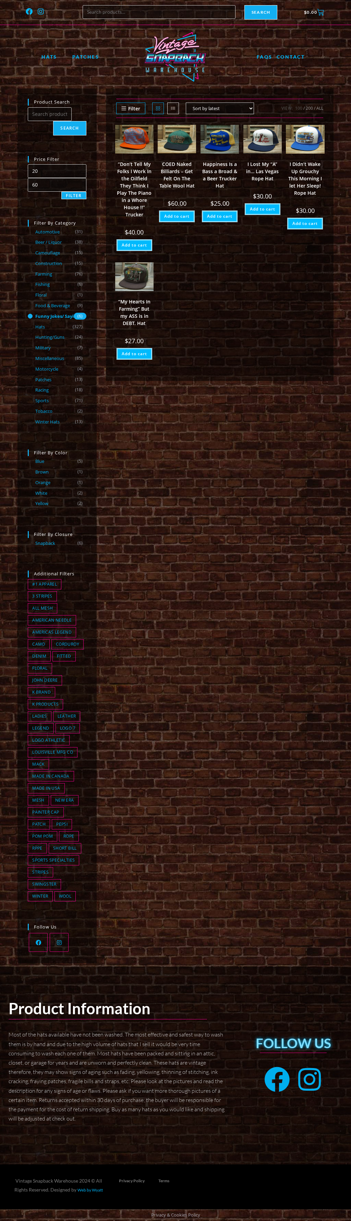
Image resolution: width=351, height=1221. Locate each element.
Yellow (41, 503)
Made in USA (46, 788)
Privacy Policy (132, 1180)
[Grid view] (158, 108)
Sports (42, 400)
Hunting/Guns (49, 337)
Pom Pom (42, 836)
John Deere (45, 680)
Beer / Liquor (48, 242)
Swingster (44, 884)
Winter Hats (47, 422)
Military (43, 348)
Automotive (47, 232)
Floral (41, 295)
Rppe (37, 848)
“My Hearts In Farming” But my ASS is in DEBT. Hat (134, 312)
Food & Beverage (52, 305)
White (41, 493)
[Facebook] (29, 11)
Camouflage (47, 253)
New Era (64, 800)
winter (40, 896)
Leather (67, 716)
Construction (48, 263)
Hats (49, 57)
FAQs (265, 57)
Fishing (42, 284)
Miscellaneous (49, 358)
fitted (64, 656)
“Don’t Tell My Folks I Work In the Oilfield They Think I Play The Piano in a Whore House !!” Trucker (134, 189)
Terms (163, 1180)
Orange (42, 482)
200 (309, 108)
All (319, 108)
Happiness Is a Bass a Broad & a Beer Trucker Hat (219, 175)
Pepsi (62, 824)
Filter (74, 196)
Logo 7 (67, 728)
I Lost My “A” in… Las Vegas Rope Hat (262, 171)
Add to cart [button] (134, 245)
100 (298, 108)
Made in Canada (51, 776)
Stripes (40, 872)
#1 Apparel (44, 584)
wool (65, 896)
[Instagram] (41, 11)
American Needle (52, 620)
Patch (39, 824)
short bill (65, 848)
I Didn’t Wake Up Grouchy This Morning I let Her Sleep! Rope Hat (305, 178)
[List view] (173, 108)
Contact (291, 57)
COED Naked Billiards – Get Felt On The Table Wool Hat (177, 175)
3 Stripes (42, 596)
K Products (45, 704)
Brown (42, 472)
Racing (42, 390)
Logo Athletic (48, 740)
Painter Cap (45, 812)
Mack (38, 764)
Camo (38, 644)
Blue (39, 461)
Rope (68, 836)
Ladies (39, 716)
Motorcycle (46, 369)
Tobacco (43, 411)
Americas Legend (52, 632)
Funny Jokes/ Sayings (58, 316)
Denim (39, 656)
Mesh (38, 800)
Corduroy (67, 644)
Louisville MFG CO (52, 752)
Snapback (45, 543)
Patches (85, 57)
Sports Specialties (53, 860)
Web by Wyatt (90, 1190)
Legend (40, 728)
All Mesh (42, 608)
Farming (43, 274)
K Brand (41, 692)
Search (261, 12)
